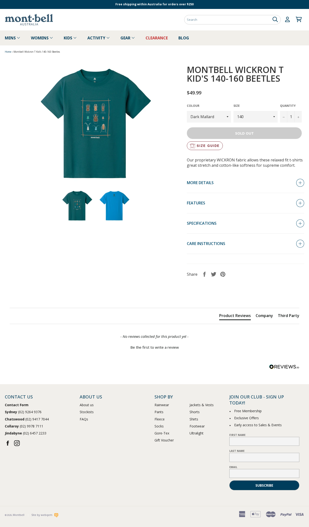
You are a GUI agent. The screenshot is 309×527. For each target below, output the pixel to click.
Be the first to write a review (154, 347)
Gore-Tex (161, 433)
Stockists (87, 412)
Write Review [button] (283, 296)
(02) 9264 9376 (23, 412)
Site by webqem (42, 515)
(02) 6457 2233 (25, 433)
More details (200, 182)
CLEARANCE (157, 38)
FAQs (84, 419)
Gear (125, 38)
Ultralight (197, 433)
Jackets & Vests (202, 405)
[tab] (235, 316)
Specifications (202, 223)
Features (196, 203)
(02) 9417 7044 (27, 419)
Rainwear (161, 405)
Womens (40, 38)
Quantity (288, 106)
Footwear (197, 426)
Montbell (18, 515)
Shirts (194, 419)
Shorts (195, 412)
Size (236, 106)
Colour (193, 106)
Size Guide (208, 145)
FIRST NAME (237, 435)
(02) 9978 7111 (24, 426)
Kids (68, 38)
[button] (154, 347)
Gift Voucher (164, 440)
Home (8, 51)
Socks (159, 426)
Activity (96, 38)
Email (233, 467)
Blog (183, 38)
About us (87, 405)
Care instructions (206, 243)
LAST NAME (237, 451)
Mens (11, 38)
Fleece (159, 419)
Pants (158, 412)
